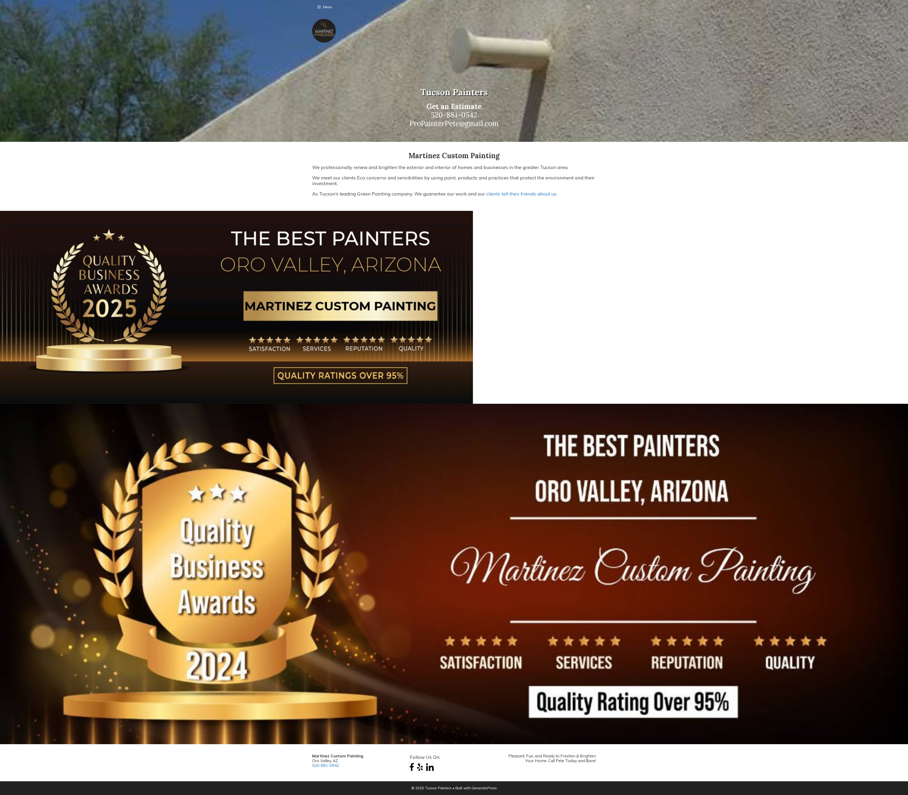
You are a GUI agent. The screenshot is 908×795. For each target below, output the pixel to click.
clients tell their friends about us (521, 194)
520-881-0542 (454, 114)
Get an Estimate (454, 106)
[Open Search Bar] (588, 7)
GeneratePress (484, 788)
